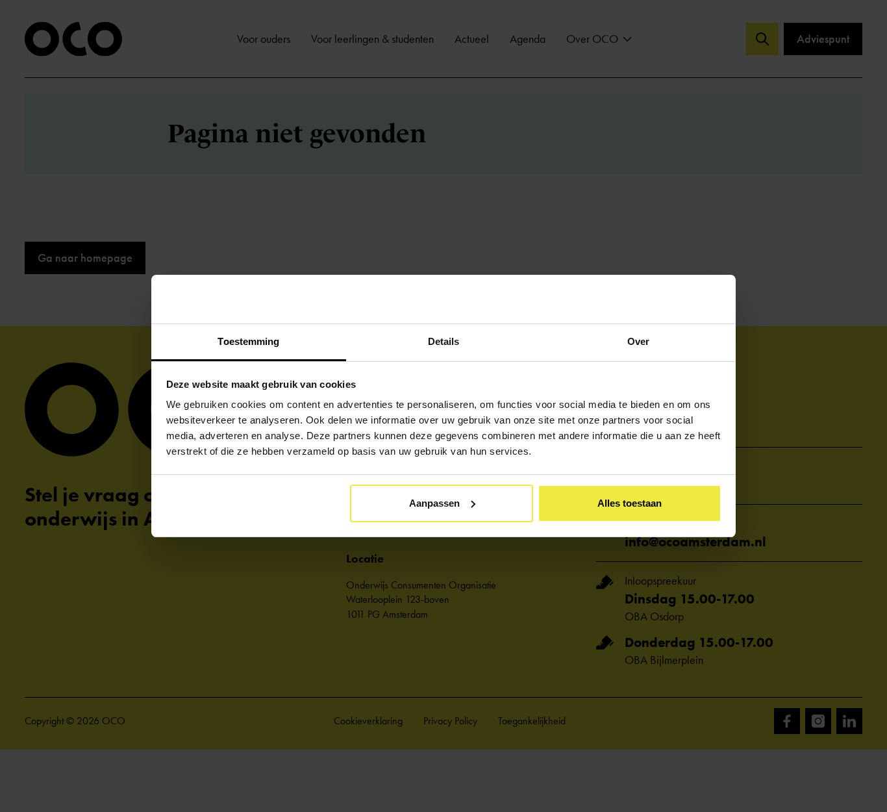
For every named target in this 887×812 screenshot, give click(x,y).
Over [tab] (638, 341)
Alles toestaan (629, 503)
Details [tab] (444, 341)
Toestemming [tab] (248, 341)
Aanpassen (434, 503)
